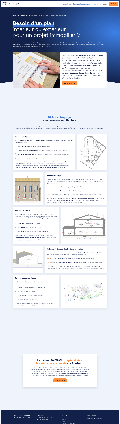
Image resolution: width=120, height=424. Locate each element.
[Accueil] (10, 3)
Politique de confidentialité (94, 418)
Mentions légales (91, 415)
